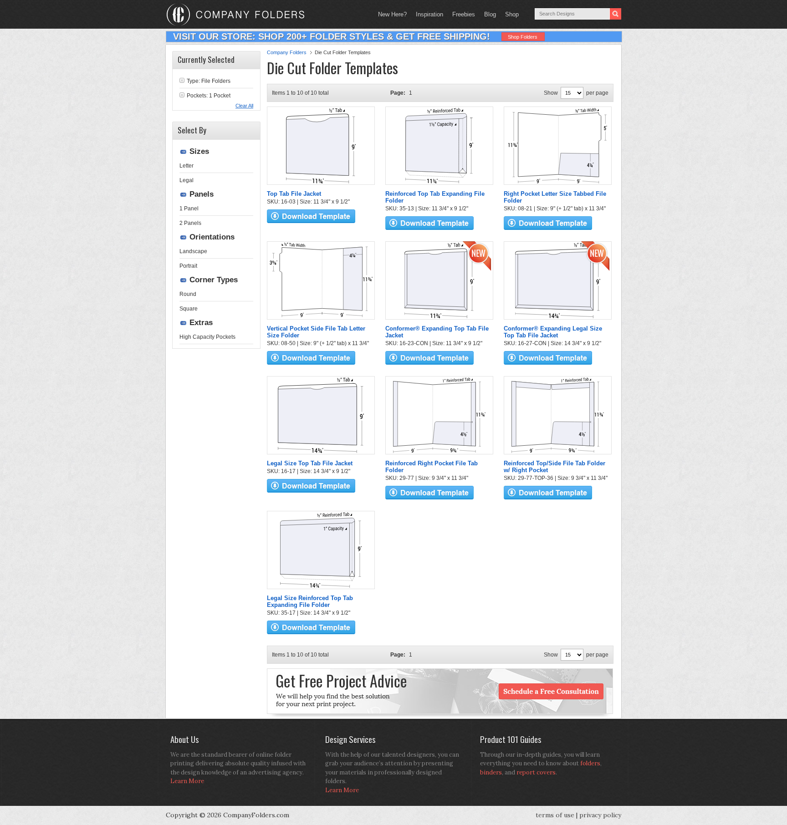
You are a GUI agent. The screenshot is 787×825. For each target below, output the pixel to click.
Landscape (193, 251)
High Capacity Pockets (207, 337)
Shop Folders (522, 37)
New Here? (392, 14)
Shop (510, 14)
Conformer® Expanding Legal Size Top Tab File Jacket (553, 332)
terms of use (555, 815)
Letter (186, 166)
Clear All (244, 105)
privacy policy (600, 815)
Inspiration (429, 14)
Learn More (187, 781)
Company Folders (287, 52)
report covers (536, 772)
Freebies (461, 14)
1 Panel (189, 208)
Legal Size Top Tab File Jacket (310, 463)
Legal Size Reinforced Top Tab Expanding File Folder (310, 601)
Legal (186, 180)
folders (590, 763)
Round (187, 294)
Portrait (188, 266)
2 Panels (190, 223)
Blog (490, 14)
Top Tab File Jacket (294, 193)
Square (188, 309)
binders (491, 772)
